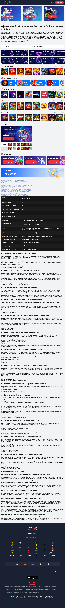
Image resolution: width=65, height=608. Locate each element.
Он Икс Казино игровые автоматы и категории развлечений (17, 185)
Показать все (9, 558)
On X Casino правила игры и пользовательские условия (15, 191)
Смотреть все (58, 66)
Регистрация (59, 2)
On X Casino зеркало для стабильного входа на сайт (14, 194)
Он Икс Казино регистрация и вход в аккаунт (13, 182)
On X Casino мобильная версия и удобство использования (16, 189)
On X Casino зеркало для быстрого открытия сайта (14, 184)
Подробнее (52, 16)
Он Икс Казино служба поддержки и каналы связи (14, 193)
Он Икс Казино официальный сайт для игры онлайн (14, 195)
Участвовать (8, 139)
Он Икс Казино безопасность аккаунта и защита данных (16, 190)
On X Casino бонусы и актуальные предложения (13, 186)
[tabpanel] (11, 13)
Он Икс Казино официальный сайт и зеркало (13, 180)
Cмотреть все (58, 89)
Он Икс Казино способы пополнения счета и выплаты (15, 187)
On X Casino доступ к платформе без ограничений (14, 181)
